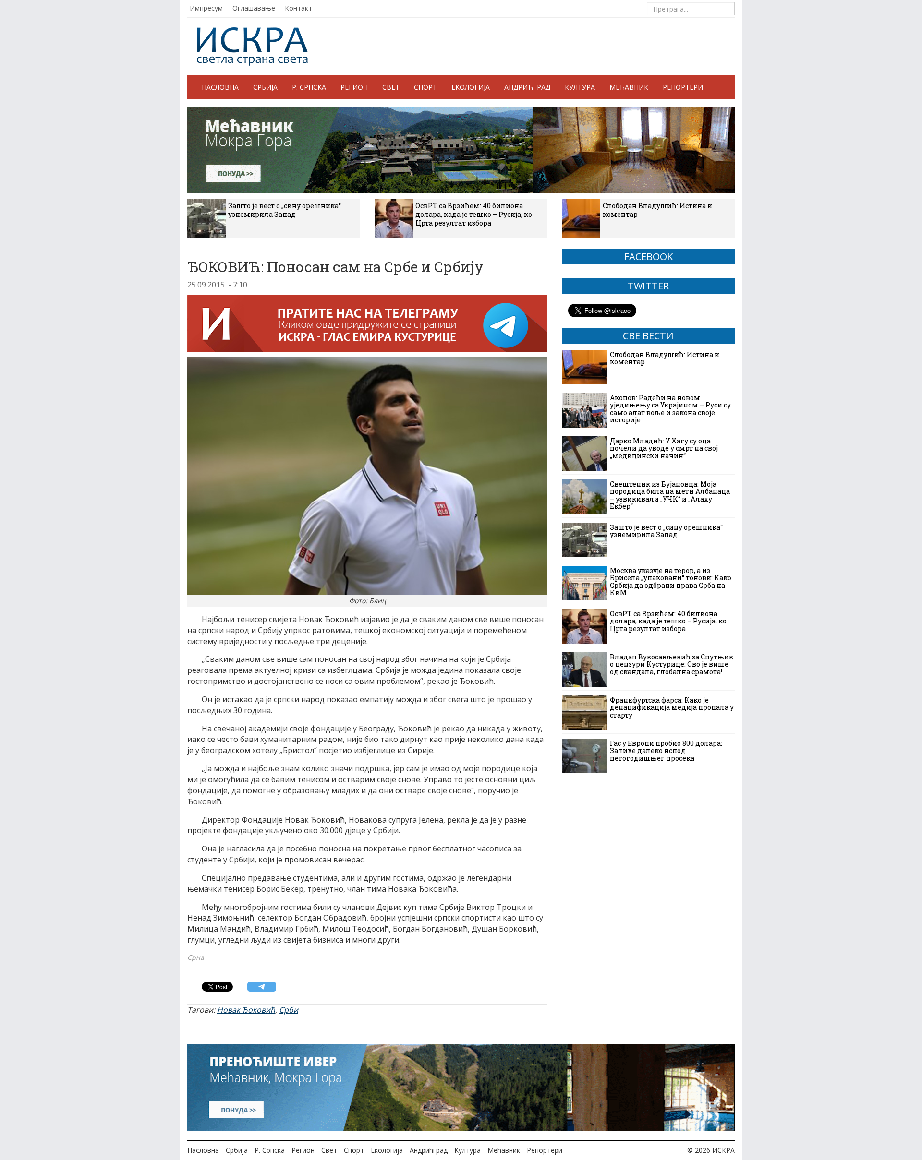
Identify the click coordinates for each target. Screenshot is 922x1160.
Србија (265, 87)
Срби (288, 1010)
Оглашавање (253, 7)
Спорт (425, 87)
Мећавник (628, 87)
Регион (354, 87)
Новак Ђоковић (246, 1010)
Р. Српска (309, 87)
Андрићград (527, 87)
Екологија (470, 87)
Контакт (298, 7)
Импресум (206, 7)
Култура (580, 87)
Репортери (683, 87)
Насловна (220, 87)
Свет (391, 87)
